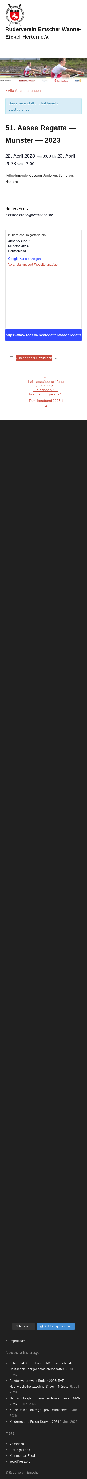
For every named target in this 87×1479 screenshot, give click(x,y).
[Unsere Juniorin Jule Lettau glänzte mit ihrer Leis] (43, 581)
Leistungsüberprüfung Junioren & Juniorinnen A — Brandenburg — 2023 (46, 385)
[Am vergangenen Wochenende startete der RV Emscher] (43, 939)
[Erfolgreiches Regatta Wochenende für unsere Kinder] (43, 536)
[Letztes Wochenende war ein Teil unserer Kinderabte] (43, 447)
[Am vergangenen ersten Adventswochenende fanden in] (43, 1253)
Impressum (17, 1341)
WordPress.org (20, 1461)
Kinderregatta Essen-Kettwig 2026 (34, 1421)
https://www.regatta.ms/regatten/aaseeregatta (44, 334)
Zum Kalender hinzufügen (34, 358)
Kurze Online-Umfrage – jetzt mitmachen (39, 1410)
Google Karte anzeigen (24, 258)
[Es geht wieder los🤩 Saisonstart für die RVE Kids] (43, 1163)
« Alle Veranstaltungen (23, 90)
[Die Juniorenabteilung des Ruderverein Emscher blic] (43, 1074)
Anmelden (17, 1444)
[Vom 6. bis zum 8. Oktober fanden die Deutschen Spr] (43, 895)
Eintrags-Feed (20, 1450)
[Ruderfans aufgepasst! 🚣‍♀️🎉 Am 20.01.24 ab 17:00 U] (43, 760)
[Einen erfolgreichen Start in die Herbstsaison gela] (43, 984)
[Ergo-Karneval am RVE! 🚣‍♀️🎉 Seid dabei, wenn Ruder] (43, 805)
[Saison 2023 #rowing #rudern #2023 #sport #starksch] (43, 850)
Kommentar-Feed (22, 1455)
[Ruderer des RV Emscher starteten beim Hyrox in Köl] (43, 671)
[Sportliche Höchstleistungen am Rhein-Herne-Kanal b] (43, 716)
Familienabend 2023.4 (46, 402)
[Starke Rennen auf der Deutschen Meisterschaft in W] (43, 492)
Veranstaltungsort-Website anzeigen (33, 264)
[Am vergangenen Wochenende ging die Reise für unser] (43, 1208)
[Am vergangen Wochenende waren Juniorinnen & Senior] (43, 1297)
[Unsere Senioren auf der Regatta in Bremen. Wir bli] (43, 626)
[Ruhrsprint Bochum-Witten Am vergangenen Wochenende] (43, 1118)
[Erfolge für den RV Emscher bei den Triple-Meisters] (43, 1029)
